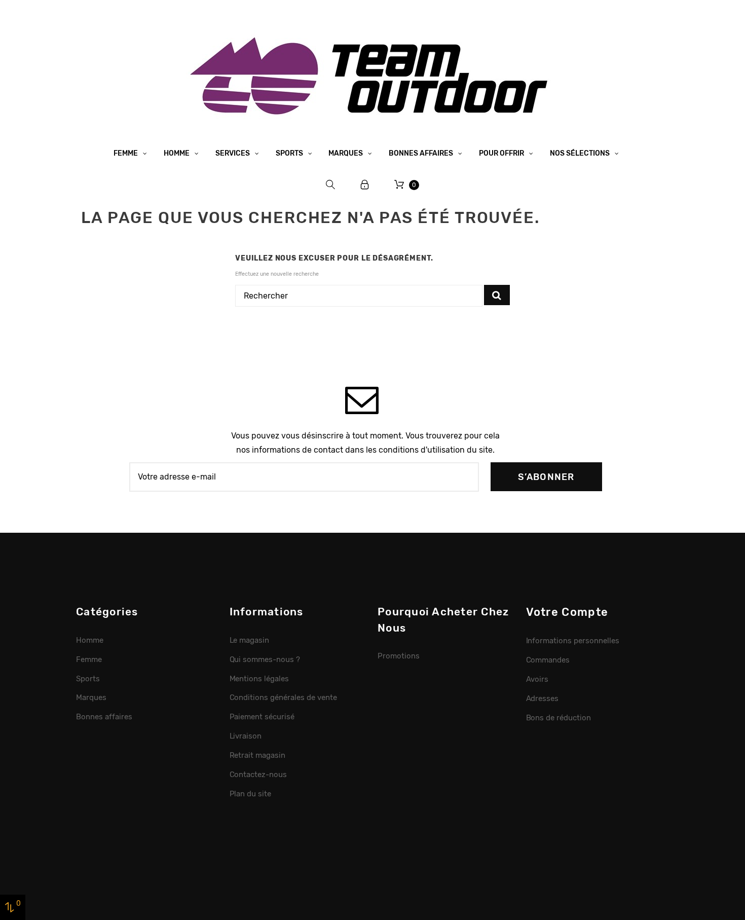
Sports (290, 153)
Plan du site (251, 793)
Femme (126, 153)
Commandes (548, 660)
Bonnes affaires (422, 153)
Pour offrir (502, 153)
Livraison (246, 736)
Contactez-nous (258, 774)
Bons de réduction (558, 717)
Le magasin (250, 640)
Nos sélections (580, 153)
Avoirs (537, 679)
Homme (177, 153)
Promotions (399, 655)
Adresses (542, 698)
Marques (346, 153)
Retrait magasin (258, 755)
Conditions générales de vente (283, 697)
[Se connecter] (365, 185)
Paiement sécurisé (262, 716)
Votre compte (567, 612)
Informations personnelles (572, 640)
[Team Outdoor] (372, 74)
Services (233, 153)
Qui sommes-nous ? (265, 659)
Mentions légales (259, 678)
